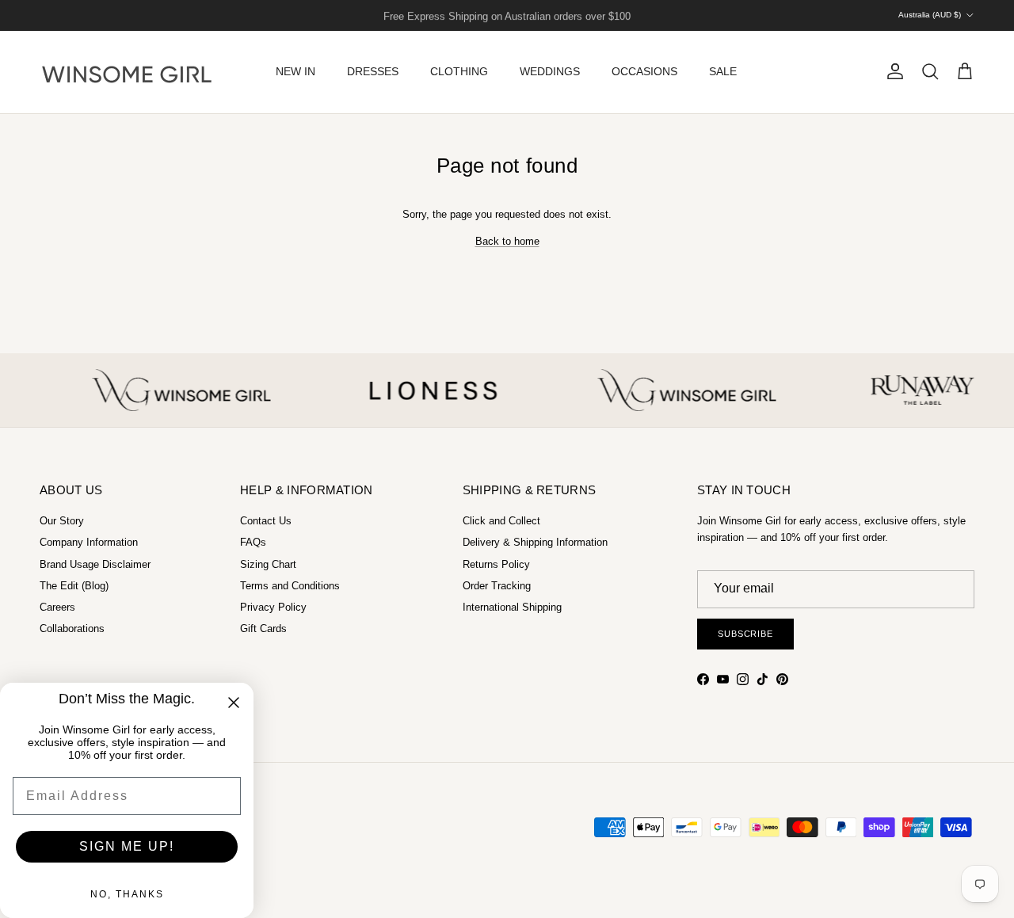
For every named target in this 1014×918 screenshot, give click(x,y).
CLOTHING (459, 71)
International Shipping (512, 607)
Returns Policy (496, 564)
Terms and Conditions (290, 586)
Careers (57, 607)
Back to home (507, 241)
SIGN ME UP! (126, 846)
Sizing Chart (268, 564)
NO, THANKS (127, 894)
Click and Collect (501, 521)
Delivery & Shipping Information (535, 542)
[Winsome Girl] (127, 72)
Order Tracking (497, 586)
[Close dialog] (234, 702)
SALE (723, 71)
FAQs (253, 542)
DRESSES (372, 71)
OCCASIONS (644, 71)
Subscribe (745, 633)
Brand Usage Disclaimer (95, 564)
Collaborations (72, 628)
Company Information (89, 542)
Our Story (62, 521)
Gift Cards (263, 628)
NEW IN (295, 71)
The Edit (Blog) (74, 586)
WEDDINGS (550, 71)
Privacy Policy (273, 607)
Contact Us (266, 521)
